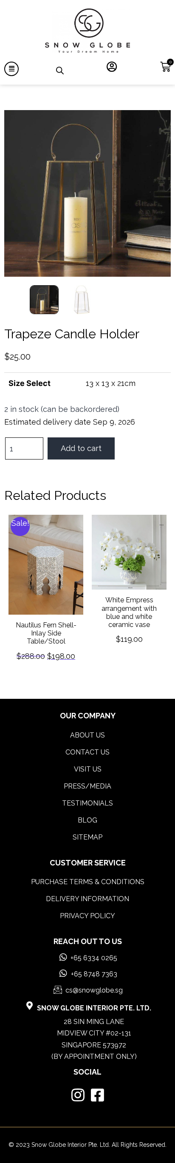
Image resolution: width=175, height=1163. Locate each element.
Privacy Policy (87, 910)
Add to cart (81, 448)
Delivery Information (87, 893)
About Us (87, 729)
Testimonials (87, 797)
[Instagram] (78, 1088)
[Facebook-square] (97, 1088)
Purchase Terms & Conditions (87, 876)
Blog (87, 814)
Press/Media (87, 780)
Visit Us (88, 763)
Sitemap (87, 831)
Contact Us (87, 746)
